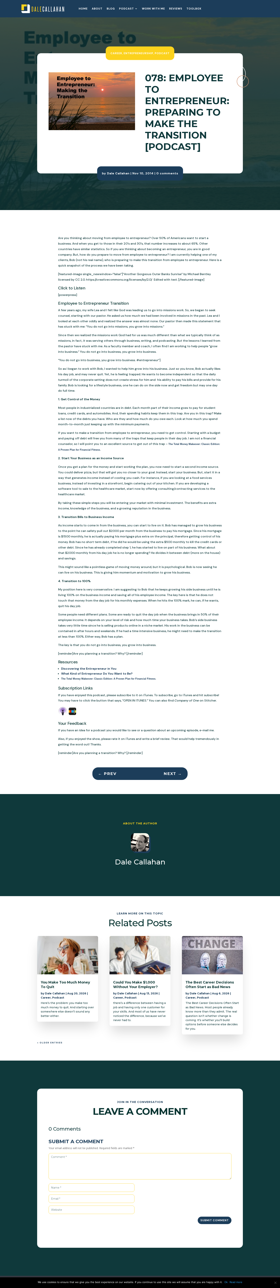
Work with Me (153, 8)
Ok (226, 1282)
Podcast (126, 8)
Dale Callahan (118, 173)
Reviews (175, 8)
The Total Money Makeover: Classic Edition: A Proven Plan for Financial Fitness (108, 678)
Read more (236, 1282)
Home (83, 8)
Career (116, 53)
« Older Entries (49, 1042)
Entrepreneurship (138, 53)
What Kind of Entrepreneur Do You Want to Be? (97, 674)
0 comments (167, 173)
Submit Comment (214, 1220)
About (97, 8)
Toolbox (193, 8)
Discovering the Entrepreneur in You (88, 669)
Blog (111, 8)
